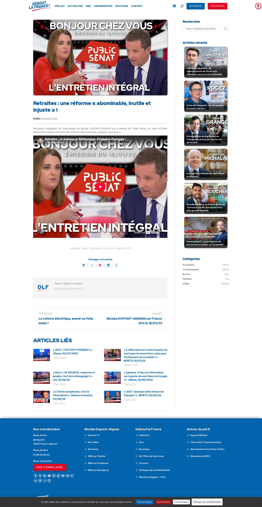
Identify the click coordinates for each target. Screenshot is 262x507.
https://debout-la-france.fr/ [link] (68, 288)
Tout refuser (163, 502)
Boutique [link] (144, 449)
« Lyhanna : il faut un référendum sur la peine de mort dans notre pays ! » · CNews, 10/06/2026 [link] (145, 376)
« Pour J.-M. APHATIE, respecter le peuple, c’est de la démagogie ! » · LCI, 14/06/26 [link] (74, 376)
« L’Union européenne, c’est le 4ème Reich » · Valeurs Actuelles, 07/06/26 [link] (73, 395)
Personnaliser (181, 502)
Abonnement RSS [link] (200, 456)
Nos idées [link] (93, 442)
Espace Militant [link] (198, 435)
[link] (258, 6)
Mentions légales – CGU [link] (152, 477)
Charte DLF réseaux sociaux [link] (205, 442)
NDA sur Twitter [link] (97, 456)
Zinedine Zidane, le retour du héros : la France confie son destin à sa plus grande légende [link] (205, 207)
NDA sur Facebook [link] (98, 463)
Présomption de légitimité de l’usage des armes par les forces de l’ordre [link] (204, 139)
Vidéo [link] (36, 118)
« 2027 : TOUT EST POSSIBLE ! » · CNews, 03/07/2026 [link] (73, 351)
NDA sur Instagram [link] (98, 470)
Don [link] (141, 442)
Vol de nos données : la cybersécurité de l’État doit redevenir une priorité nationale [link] (204, 71)
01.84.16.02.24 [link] (41, 454)
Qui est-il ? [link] (94, 435)
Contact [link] (143, 463)
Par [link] (101, 248)
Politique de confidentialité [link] (154, 470)
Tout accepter (144, 502)
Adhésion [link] (144, 435)
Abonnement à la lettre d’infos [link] (207, 449)
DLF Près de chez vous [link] (151, 456)
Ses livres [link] (93, 449)
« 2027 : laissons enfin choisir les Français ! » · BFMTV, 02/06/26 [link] (144, 393)
